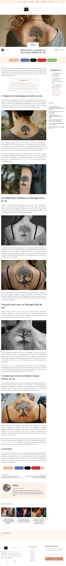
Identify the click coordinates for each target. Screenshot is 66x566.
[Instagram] (7, 561)
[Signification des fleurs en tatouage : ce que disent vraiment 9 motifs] (39, 512)
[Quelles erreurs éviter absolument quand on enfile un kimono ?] (8, 512)
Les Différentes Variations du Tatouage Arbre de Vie (23, 84)
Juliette (7, 50)
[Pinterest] (11, 561)
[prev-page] (50, 131)
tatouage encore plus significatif (9, 442)
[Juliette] (3, 50)
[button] (63, 1)
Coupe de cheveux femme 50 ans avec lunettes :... (56, 124)
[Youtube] (15, 561)
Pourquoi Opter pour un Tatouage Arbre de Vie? (22, 86)
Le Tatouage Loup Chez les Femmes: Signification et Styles (12, 476)
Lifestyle (33, 45)
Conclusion (13, 90)
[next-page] (52, 131)
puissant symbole (26, 159)
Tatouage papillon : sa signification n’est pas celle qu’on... (56, 116)
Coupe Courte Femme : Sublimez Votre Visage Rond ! (35, 476)
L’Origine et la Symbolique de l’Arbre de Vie (21, 83)
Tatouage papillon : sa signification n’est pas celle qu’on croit (23, 520)
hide (26, 80)
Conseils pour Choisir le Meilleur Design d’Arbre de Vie (24, 88)
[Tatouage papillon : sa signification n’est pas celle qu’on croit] (23, 512)
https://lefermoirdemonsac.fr (19, 488)
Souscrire (54, 558)
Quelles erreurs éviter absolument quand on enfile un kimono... (57, 108)
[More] (42, 468)
